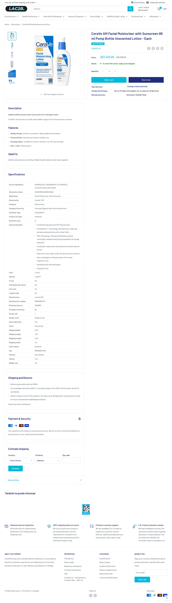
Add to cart (108, 80)
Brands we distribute (73, 566)
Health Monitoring (29, 16)
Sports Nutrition (106, 574)
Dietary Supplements (108, 570)
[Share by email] (162, 48)
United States (139, 2)
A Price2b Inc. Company (30, 591)
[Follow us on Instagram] (95, 595)
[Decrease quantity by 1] (103, 71)
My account (143, 10)
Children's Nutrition (107, 566)
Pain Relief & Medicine (53, 16)
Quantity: (95, 71)
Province (39, 455)
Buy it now (146, 80)
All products (15, 24)
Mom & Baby (95, 16)
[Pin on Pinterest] (153, 48)
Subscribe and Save (157, 2)
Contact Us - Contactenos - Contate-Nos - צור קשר (75, 578)
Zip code (66, 455)
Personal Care (137, 16)
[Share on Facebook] (148, 48)
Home (7, 24)
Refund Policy (13, 480)
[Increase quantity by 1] (115, 71)
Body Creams (104, 562)
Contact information (72, 570)
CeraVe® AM (96, 48)
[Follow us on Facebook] (90, 595)
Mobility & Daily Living (116, 16)
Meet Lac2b (69, 562)
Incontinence (10, 16)
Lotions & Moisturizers (108, 577)
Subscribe (142, 579)
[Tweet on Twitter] (157, 48)
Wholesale (154, 16)
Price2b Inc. (69, 558)
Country (11, 455)
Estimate (15, 468)
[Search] (130, 8)
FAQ (66, 574)
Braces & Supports (76, 16)
